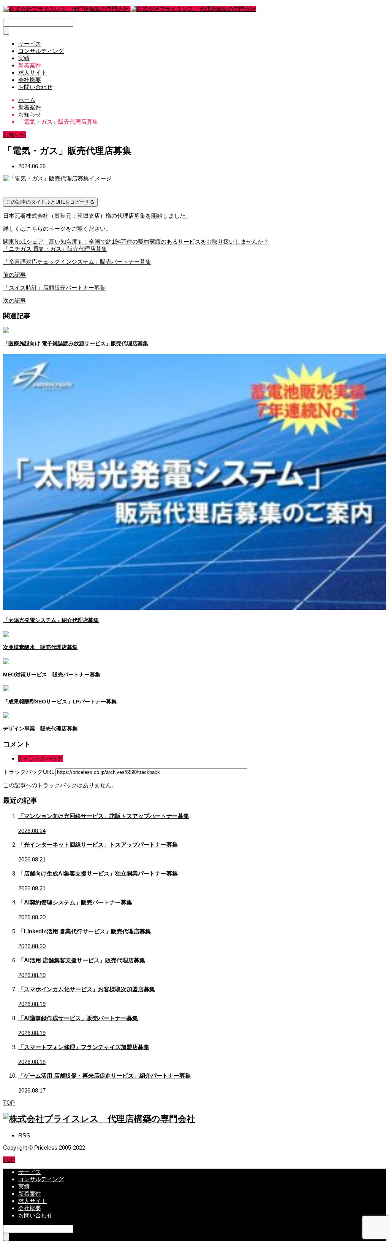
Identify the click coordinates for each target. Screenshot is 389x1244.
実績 (24, 58)
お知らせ (14, 134)
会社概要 (29, 80)
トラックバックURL (28, 772)
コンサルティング (41, 51)
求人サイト (32, 72)
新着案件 (29, 65)
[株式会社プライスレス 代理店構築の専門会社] (129, 9)
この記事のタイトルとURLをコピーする (50, 202)
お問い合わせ (35, 87)
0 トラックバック (40, 758)
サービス (29, 43)
